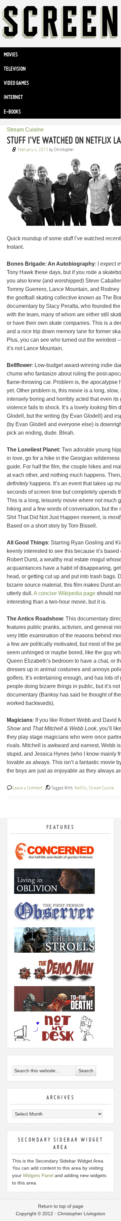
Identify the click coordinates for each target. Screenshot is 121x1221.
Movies (11, 54)
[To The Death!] (60, 998)
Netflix (81, 787)
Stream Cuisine (25, 129)
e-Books (12, 111)
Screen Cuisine (60, 23)
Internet (13, 97)
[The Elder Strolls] (60, 940)
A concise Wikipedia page (64, 593)
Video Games (16, 82)
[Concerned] (60, 851)
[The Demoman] (60, 969)
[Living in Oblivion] (60, 881)
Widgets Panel (38, 1175)
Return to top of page (60, 1206)
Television (15, 68)
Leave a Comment (28, 787)
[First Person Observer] (60, 910)
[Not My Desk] (60, 1028)
